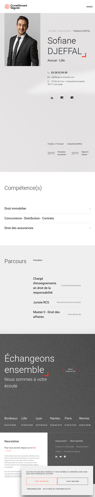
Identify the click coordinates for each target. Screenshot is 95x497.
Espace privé (61, 441)
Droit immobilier (15, 208)
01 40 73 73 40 (70, 425)
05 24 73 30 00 (10, 425)
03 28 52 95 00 (59, 72)
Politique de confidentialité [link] (57, 489)
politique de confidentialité (13, 476)
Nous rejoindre (76, 441)
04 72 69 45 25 (41, 425)
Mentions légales (82, 446)
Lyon (39, 418)
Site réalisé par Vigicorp (72, 451)
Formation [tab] (37, 260)
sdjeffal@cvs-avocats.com (62, 77)
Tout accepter (42, 481)
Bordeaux (10, 418)
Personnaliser (34, 489)
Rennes (84, 418)
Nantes (55, 418)
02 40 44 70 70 (56, 425)
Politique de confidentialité (65, 446)
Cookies (58, 451)
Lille (24, 418)
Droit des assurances (18, 228)
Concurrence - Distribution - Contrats (29, 218)
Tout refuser (72, 481)
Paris (68, 418)
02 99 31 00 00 (85, 425)
